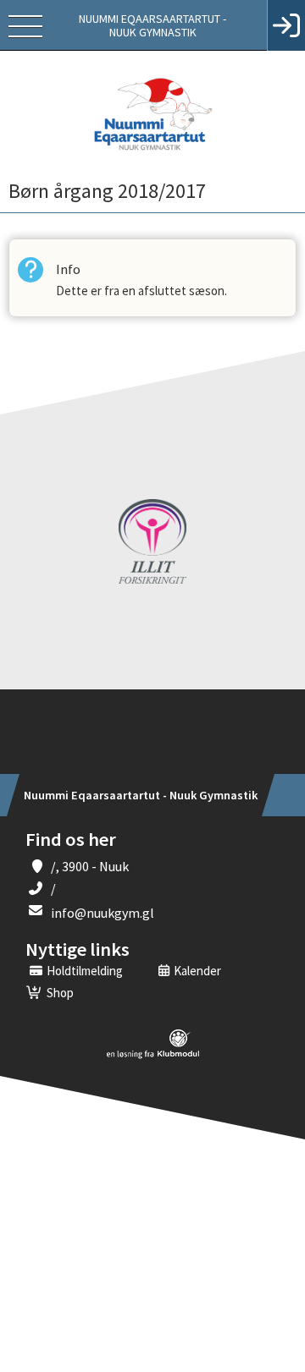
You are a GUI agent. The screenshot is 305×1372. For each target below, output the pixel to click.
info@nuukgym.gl (102, 912)
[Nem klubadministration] (153, 1056)
